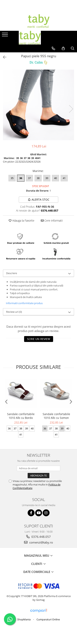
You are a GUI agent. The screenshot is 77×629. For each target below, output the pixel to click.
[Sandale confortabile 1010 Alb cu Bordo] (21, 393)
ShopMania (24, 619)
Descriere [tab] (11, 273)
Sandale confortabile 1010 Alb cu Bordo (21, 416)
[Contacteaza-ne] (53, 48)
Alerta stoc (40, 199)
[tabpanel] (38, 105)
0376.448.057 (41, 537)
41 (64, 178)
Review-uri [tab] (14, 312)
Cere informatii (53, 220)
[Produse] (5, 36)
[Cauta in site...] (72, 48)
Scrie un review (38, 339)
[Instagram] (46, 512)
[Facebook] (31, 512)
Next (71, 109)
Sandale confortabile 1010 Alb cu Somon (56, 416)
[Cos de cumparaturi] (63, 48)
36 (20, 178)
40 (55, 178)
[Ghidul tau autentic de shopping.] (38, 611)
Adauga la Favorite (22, 220)
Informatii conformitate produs (24, 303)
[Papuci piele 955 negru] (38, 105)
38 (38, 178)
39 (46, 178)
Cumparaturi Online (48, 619)
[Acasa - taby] (38, 21)
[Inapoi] (3, 57)
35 (12, 178)
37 (29, 178)
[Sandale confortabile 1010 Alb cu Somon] (56, 393)
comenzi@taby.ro (40, 542)
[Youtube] (38, 512)
